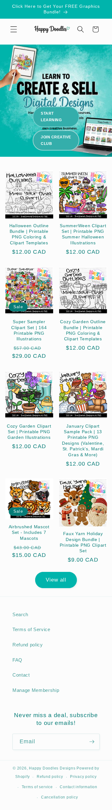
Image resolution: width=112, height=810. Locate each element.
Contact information (78, 787)
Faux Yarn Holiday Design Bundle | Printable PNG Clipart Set (83, 542)
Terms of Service (31, 629)
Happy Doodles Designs (52, 768)
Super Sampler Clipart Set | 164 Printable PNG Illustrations (29, 330)
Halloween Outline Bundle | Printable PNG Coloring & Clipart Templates (29, 234)
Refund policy (27, 644)
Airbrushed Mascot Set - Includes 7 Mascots (29, 532)
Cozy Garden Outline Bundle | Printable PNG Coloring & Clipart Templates (83, 330)
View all (56, 579)
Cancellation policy (59, 797)
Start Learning (51, 116)
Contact (21, 675)
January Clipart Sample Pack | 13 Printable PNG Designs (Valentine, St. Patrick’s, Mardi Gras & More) (83, 440)
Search (20, 614)
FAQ (17, 660)
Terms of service (37, 787)
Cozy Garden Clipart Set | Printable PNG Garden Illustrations (29, 432)
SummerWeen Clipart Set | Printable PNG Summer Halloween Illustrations (83, 234)
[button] (13, 29)
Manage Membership (35, 690)
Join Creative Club (56, 140)
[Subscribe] (91, 742)
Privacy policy (83, 776)
